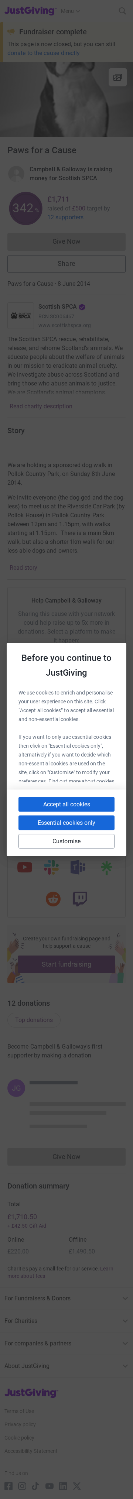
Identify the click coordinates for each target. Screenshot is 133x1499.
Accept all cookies (66, 804)
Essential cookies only (66, 822)
